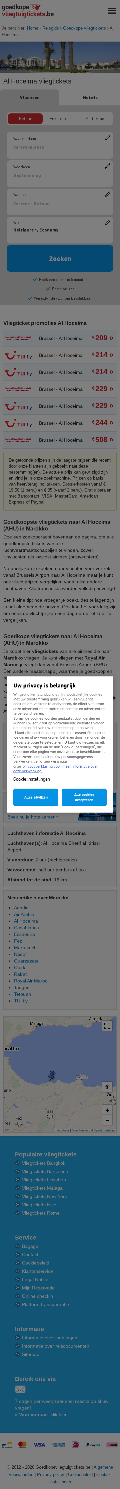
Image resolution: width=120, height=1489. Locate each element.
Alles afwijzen (36, 798)
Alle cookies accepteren (84, 797)
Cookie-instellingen (31, 779)
